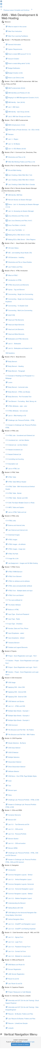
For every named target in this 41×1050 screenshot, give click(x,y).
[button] (1, 2)
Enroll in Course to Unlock (20, 1044)
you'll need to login (28, 1042)
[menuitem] (1, 5)
